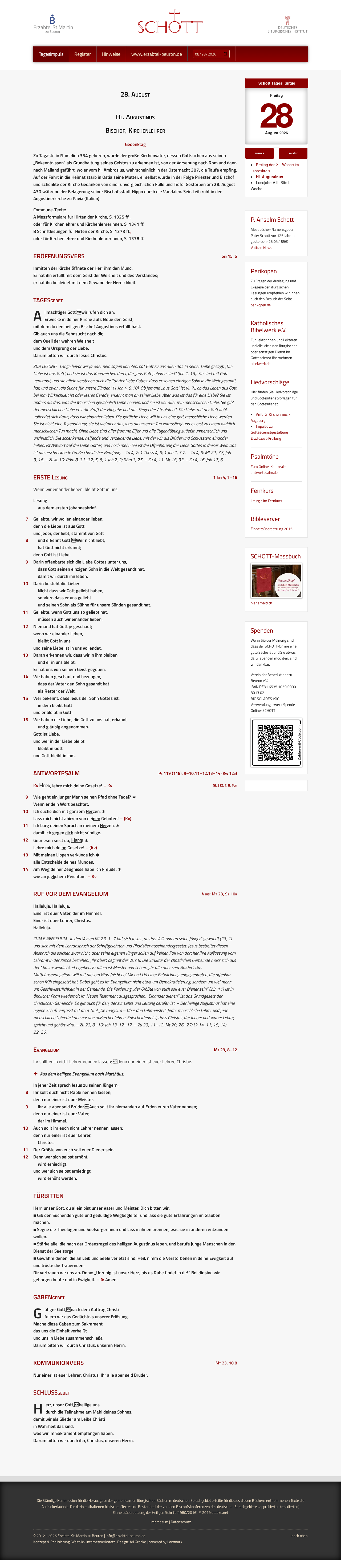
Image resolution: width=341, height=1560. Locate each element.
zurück (259, 153)
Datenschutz (181, 1522)
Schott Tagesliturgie (276, 83)
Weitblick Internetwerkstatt (93, 1542)
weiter (293, 153)
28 (275, 114)
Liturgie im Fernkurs (266, 500)
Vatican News (261, 247)
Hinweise (111, 54)
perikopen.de (261, 305)
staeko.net (220, 1512)
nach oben (299, 1535)
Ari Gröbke (138, 1542)
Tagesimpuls (51, 54)
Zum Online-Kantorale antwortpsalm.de (268, 469)
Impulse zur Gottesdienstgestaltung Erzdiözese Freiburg (269, 432)
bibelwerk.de (260, 363)
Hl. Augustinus (269, 176)
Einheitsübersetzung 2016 (272, 528)
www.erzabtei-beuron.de (156, 54)
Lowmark (174, 1542)
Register (82, 54)
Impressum (159, 1522)
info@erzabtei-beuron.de (125, 1535)
